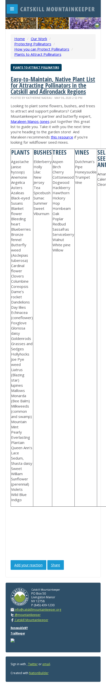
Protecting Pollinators (32, 43)
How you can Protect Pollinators (41, 49)
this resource (62, 137)
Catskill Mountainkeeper (31, 620)
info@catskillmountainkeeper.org (38, 609)
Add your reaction (28, 565)
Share (55, 565)
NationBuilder (39, 673)
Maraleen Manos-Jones (30, 121)
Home (19, 38)
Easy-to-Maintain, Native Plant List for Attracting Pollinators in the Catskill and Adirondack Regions (53, 85)
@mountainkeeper (27, 615)
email (46, 664)
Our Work (39, 38)
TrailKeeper (18, 633)
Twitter (33, 664)
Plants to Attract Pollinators (37, 54)
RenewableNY (19, 628)
